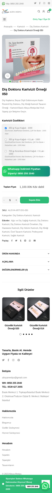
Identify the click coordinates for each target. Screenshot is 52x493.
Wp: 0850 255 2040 (15, 3)
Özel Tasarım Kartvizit (21, 232)
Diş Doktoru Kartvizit (39, 26)
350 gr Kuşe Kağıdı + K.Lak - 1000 (24, 139)
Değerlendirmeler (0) (15, 270)
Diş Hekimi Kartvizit (29, 228)
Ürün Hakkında (11, 253)
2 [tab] (23, 334)
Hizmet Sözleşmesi (11, 433)
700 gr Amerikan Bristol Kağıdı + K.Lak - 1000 (27, 152)
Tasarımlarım (8, 465)
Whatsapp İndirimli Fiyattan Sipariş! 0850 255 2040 (24, 171)
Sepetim (6, 455)
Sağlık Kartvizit (17, 235)
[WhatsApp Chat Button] (45, 486)
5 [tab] (31, 334)
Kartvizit (21, 26)
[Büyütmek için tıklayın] (7, 76)
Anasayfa (8, 26)
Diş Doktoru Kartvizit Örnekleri (24, 224)
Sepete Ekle (34, 200)
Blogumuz (6, 422)
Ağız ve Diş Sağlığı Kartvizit (23, 220)
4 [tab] (29, 334)
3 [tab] (26, 334)
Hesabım (6, 450)
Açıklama (7, 262)
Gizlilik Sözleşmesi (10, 428)
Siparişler (6, 460)
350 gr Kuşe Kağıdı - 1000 (20, 128)
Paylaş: (5, 240)
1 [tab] (20, 334)
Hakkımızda (7, 417)
